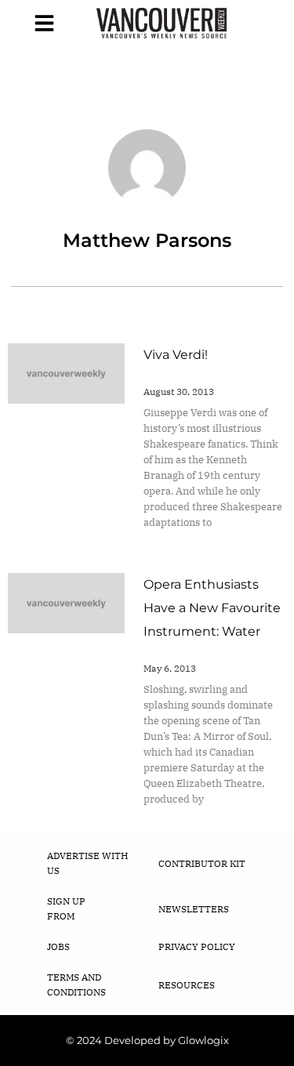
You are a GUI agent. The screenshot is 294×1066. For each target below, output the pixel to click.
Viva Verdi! (175, 354)
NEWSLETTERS (193, 909)
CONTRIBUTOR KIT (201, 863)
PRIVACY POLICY (196, 946)
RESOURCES (186, 985)
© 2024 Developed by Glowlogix (147, 1040)
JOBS (58, 946)
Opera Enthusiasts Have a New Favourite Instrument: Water (212, 608)
